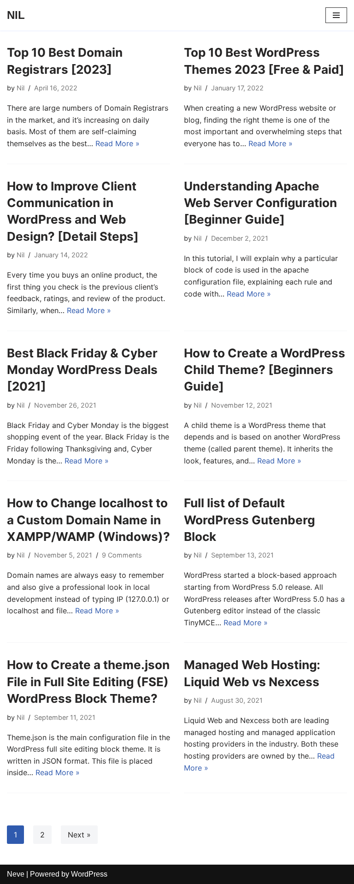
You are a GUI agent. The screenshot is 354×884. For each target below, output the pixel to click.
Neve (15, 874)
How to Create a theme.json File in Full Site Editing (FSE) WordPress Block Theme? (88, 682)
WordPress (89, 874)
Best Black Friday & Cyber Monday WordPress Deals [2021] (82, 370)
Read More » (117, 143)
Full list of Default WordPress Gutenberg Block (249, 520)
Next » (79, 834)
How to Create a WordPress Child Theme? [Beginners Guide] (264, 370)
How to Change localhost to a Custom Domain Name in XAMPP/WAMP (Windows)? (88, 520)
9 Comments (122, 555)
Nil (20, 88)
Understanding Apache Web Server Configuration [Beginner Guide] (260, 203)
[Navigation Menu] (336, 15)
